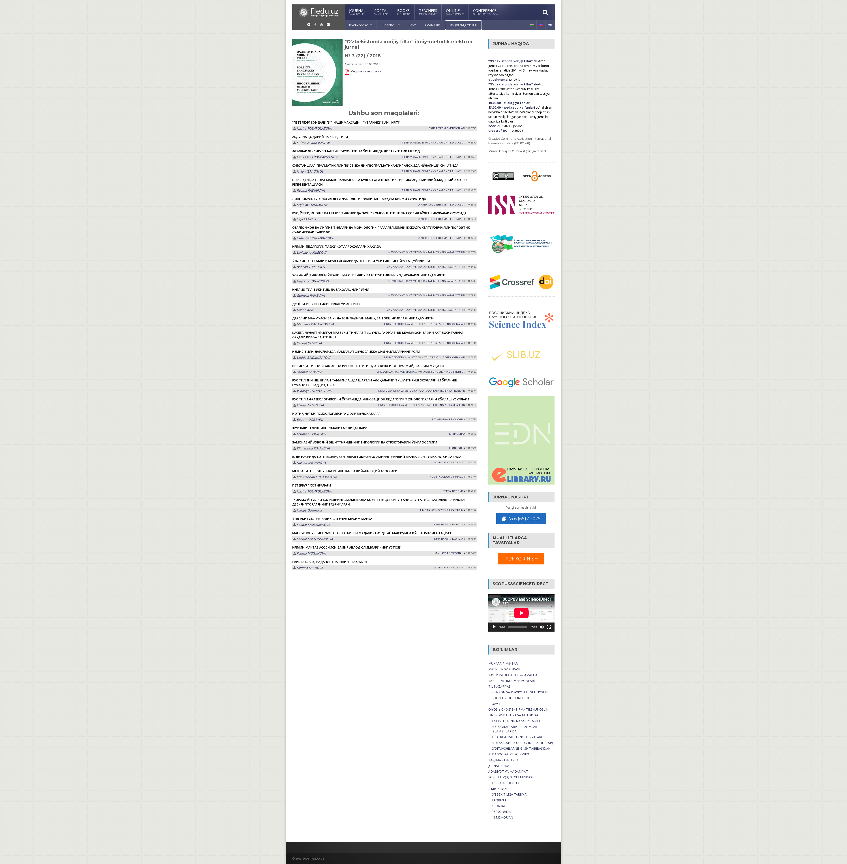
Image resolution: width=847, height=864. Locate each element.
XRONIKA (498, 806)
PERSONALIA (457, 553)
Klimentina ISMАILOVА (313, 448)
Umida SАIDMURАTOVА (314, 357)
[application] (521, 613)
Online (455, 12)
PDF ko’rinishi (521, 559)
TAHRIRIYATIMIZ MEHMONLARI (511, 681)
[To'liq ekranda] (549, 627)
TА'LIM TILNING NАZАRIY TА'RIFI (446, 252)
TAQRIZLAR (500, 800)
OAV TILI (498, 704)
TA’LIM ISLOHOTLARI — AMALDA (512, 675)
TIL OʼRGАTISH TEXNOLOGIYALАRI (445, 324)
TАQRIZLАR (458, 524)
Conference (485, 12)
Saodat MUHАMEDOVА (313, 525)
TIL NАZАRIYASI (411, 142)
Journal (357, 12)
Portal (381, 12)
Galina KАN (305, 310)
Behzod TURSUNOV (311, 267)
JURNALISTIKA (457, 433)
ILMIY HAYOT (498, 789)
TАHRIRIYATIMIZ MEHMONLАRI (447, 128)
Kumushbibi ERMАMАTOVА (317, 477)
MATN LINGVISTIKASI (504, 669)
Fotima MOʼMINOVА (311, 434)
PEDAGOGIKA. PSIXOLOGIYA (509, 754)
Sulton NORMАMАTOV (313, 143)
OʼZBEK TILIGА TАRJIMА (451, 510)
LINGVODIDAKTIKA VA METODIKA (513, 715)
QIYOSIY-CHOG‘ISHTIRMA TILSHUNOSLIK (441, 204)
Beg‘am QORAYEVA (310, 419)
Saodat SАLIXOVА (309, 343)
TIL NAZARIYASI (500, 686)
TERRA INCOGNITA (454, 491)
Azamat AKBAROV (310, 372)
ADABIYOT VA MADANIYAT (508, 771)
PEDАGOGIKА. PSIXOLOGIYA (448, 419)
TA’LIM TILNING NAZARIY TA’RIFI (516, 721)
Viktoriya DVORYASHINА (314, 391)
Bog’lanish (432, 24)
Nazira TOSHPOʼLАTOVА (314, 128)
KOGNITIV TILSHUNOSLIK (510, 698)
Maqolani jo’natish (463, 25)
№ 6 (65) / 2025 (523, 518)
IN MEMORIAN (502, 817)
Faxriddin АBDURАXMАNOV (317, 157)
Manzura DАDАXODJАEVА (315, 324)
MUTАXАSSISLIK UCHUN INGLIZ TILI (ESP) (441, 371)
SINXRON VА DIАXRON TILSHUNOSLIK (443, 142)
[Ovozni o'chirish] (542, 627)
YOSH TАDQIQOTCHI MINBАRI (447, 476)
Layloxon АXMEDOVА (312, 252)
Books (403, 12)
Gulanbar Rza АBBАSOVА (315, 238)
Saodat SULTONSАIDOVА (315, 539)
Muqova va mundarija (365, 71)
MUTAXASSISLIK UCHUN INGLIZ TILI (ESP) (522, 743)
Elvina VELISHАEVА (310, 405)
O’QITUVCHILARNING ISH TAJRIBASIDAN (521, 748)
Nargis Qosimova (309, 510)
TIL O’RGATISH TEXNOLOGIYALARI (517, 737)
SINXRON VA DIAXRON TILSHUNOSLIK (520, 692)
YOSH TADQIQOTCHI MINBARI (510, 777)
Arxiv (412, 24)
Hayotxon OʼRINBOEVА (313, 281)
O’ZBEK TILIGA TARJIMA (509, 794)
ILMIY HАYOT (428, 510)
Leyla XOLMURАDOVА (312, 205)
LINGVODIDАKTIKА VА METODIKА (406, 252)
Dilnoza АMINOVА (310, 568)
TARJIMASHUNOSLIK (503, 760)
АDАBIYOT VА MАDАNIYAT (449, 462)
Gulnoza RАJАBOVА (311, 295)
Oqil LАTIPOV (306, 219)
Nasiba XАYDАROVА (311, 462)
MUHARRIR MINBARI (503, 663)
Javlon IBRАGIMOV (310, 171)
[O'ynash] (494, 627)
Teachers (428, 12)
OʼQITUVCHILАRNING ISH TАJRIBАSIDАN (442, 390)
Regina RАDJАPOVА (311, 190)
